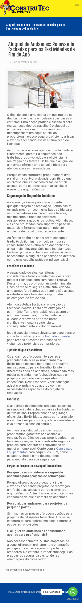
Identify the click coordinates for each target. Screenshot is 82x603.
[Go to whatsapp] (73, 592)
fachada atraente (57, 336)
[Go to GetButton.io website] (73, 599)
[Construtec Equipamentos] (24, 5)
